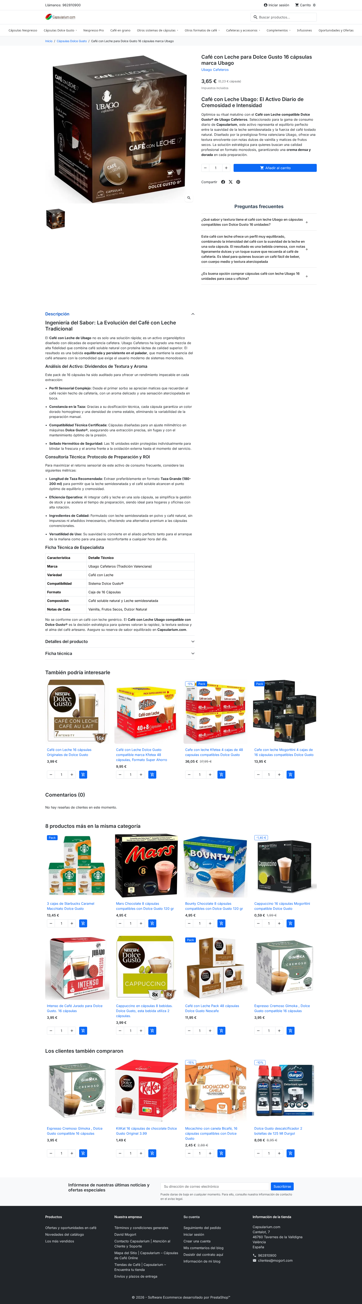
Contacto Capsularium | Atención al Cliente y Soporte (142, 1243)
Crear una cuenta (197, 1241)
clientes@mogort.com (275, 1260)
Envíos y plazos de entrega (135, 1276)
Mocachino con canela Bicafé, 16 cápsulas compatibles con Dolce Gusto (211, 1133)
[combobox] (284, 17)
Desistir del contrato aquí (203, 1254)
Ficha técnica (58, 653)
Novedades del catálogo (64, 1234)
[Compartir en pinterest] (238, 182)
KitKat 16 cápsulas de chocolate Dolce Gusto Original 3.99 (146, 1130)
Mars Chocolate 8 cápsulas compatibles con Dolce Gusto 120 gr (145, 906)
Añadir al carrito (275, 168)
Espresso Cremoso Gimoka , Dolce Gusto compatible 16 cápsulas (282, 1008)
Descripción (57, 313)
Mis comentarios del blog (204, 1248)
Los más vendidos (59, 1241)
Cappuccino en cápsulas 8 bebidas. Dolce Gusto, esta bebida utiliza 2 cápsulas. (144, 1011)
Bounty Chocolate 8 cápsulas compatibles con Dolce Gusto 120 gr (214, 906)
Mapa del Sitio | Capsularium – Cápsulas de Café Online (146, 1255)
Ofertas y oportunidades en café (70, 1228)
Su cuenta (192, 1217)
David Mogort (125, 1234)
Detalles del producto (66, 641)
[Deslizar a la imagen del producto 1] (55, 219)
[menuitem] (22, 30)
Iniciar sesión (194, 1234)
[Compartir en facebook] (223, 182)
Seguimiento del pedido (202, 1228)
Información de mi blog (202, 1261)
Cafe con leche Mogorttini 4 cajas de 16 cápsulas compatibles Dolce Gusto (284, 752)
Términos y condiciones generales (141, 1228)
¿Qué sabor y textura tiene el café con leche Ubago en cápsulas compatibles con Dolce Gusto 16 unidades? (254, 222)
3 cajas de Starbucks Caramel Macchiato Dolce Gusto (70, 906)
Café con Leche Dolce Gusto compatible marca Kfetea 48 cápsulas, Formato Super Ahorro (141, 755)
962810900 (267, 1255)
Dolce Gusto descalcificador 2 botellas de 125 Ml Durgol (278, 1130)
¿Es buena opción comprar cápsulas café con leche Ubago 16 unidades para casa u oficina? (254, 276)
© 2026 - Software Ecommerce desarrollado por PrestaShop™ (181, 1297)
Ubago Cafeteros (215, 69)
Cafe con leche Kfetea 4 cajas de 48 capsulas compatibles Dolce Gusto (214, 752)
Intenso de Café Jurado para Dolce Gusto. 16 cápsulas (74, 1008)
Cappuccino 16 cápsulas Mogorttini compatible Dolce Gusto (282, 906)
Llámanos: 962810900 (63, 5)
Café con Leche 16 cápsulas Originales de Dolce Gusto (69, 752)
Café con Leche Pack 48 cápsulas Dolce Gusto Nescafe (212, 1008)
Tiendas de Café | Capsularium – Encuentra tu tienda (140, 1267)
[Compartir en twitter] (230, 182)
